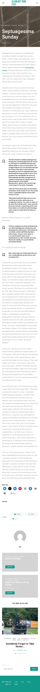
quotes (22, 556)
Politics (15, 556)
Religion (14, 25)
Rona (16, 684)
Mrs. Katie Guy (6, 25)
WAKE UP (19, 640)
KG (20, 547)
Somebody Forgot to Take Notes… (20, 645)
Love (28, 682)
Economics (8, 556)
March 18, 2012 (9, 588)
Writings (20, 25)
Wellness (15, 580)
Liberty (14, 638)
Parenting (16, 578)
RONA (14, 640)
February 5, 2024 (22, 650)
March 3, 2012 (9, 562)
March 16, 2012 (6, 42)
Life (22, 682)
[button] (15, 653)
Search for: (5, 665)
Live (19, 638)
